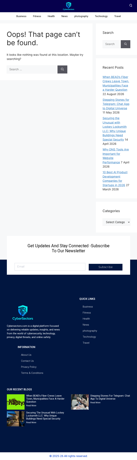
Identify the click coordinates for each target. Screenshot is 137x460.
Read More (31, 405)
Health (51, 16)
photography (81, 16)
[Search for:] (32, 69)
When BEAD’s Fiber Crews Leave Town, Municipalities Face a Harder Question (45, 398)
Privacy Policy (28, 366)
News (64, 16)
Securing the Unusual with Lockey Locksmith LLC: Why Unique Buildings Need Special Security (45, 415)
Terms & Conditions (32, 372)
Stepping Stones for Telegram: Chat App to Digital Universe (116, 104)
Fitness (37, 16)
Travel (117, 16)
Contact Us (27, 360)
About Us (26, 354)
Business (21, 16)
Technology (101, 16)
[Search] (62, 69)
